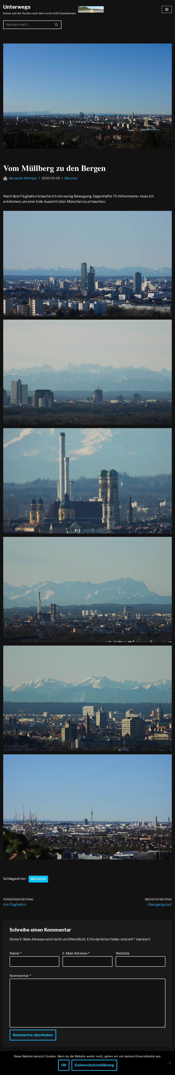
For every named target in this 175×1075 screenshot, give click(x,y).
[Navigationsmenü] (167, 9)
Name (16, 953)
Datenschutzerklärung (94, 1065)
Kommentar (20, 976)
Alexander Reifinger (23, 178)
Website (123, 953)
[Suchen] (56, 24)
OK (63, 1065)
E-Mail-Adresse (76, 953)
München (71, 178)
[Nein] (170, 1063)
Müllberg (38, 879)
